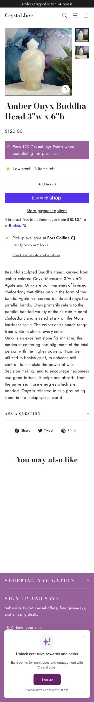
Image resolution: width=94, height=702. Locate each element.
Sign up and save (32, 598)
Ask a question (23, 413)
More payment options (47, 211)
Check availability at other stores (36, 255)
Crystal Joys (19, 15)
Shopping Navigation (40, 580)
